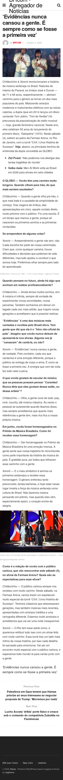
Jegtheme (9, 772)
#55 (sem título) (10, 762)
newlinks (42, 762)
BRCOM (17, 42)
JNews (13, 769)
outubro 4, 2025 (34, 42)
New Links (28, 762)
